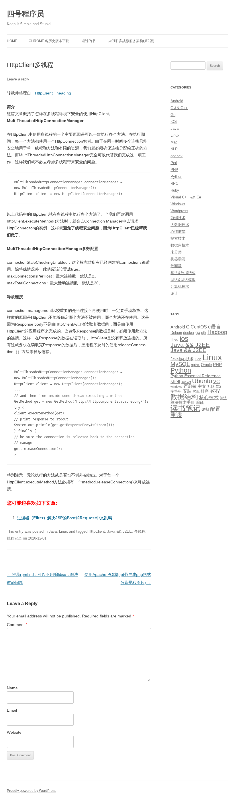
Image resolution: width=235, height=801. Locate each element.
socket (186, 382)
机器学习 (178, 259)
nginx (195, 365)
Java (53, 531)
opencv (177, 156)
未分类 (176, 252)
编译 (200, 402)
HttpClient (97, 531)
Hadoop (217, 332)
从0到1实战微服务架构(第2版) (131, 41)
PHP (174, 170)
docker (188, 332)
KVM (198, 359)
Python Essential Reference (196, 375)
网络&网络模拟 (183, 280)
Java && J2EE (119, 531)
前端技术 (178, 218)
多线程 (139, 531)
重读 (176, 415)
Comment (17, 624)
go (197, 332)
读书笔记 (185, 408)
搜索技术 (178, 238)
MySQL (180, 364)
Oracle (206, 365)
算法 (223, 398)
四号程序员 (25, 13)
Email (12, 710)
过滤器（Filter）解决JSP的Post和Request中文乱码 (64, 517)
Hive (175, 339)
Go (173, 115)
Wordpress (179, 211)
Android (177, 101)
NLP (174, 149)
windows (177, 386)
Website (14, 732)
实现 (196, 391)
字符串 (176, 391)
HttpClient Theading (53, 93)
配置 (215, 409)
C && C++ (179, 108)
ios (184, 338)
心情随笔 (178, 231)
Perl (174, 163)
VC (216, 381)
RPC (174, 183)
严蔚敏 (190, 386)
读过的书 (88, 41)
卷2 (218, 386)
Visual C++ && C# (186, 197)
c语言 (214, 327)
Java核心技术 (182, 359)
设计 (174, 293)
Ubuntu (202, 381)
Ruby (175, 190)
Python (176, 176)
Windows (178, 204)
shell (175, 381)
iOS (174, 121)
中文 (202, 386)
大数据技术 (180, 225)
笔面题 (176, 266)
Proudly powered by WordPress (31, 791)
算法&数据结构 (183, 273)
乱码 (210, 387)
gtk (203, 332)
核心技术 (209, 397)
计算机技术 (180, 286)
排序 (205, 391)
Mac (174, 142)
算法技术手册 (183, 402)
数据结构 (184, 397)
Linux (63, 531)
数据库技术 (180, 245)
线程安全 (14, 538)
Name (12, 688)
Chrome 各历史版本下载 (49, 41)
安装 (187, 391)
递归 (205, 409)
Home (12, 41)
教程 (215, 391)
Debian (176, 332)
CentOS (199, 326)
